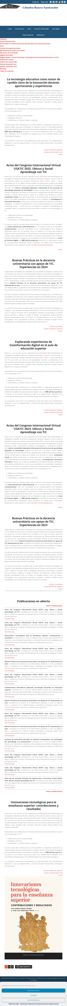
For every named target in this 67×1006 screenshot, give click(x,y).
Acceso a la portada (55, 326)
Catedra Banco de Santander (33, 15)
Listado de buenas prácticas (10, 48)
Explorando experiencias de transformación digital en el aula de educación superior (34, 345)
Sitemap (3, 69)
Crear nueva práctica (7, 41)
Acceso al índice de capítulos (53, 150)
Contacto (35, 2)
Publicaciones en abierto (33, 601)
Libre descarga (9, 619)
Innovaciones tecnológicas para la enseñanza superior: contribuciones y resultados (33, 805)
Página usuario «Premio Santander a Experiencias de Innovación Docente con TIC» (29, 57)
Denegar (33, 995)
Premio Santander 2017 (8, 64)
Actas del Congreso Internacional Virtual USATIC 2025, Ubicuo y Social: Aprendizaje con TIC (33, 168)
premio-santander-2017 (8, 66)
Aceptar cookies (33, 990)
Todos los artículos (7, 71)
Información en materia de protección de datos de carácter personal (39, 1003)
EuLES (45, 90)
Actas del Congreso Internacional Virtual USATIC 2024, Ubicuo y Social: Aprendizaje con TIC (33, 428)
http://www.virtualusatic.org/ (43, 245)
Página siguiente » (25, 966)
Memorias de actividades (9, 53)
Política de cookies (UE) (8, 62)
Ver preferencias (33, 1000)
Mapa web (44, 2)
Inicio (2, 46)
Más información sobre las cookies (12, 50)
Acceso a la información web (53, 152)
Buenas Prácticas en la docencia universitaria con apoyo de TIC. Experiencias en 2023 (33, 521)
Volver (60, 154)
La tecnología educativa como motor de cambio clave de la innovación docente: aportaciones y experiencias (33, 82)
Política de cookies (14, 1003)
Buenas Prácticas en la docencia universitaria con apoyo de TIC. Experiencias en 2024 (33, 263)
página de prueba (6, 55)
